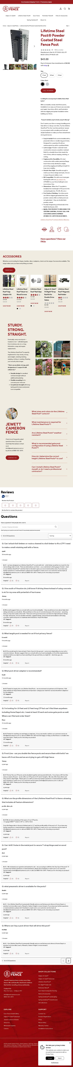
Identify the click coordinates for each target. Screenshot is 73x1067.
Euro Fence (36, 16)
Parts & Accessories (61, 16)
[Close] (70, 1042)
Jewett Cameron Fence (13, 1043)
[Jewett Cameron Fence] (11, 9)
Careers (6, 1028)
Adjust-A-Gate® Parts (12, 25)
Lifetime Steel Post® (24, 16)
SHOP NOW (7, 306)
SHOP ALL (9, 270)
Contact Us (41, 1013)
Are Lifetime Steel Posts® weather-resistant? (47, 434)
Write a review (59, 50)
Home (4, 25)
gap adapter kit (60, 179)
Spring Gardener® (32, 20)
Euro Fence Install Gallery (11, 1013)
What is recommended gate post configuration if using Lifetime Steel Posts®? (47, 445)
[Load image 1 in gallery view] (19, 45)
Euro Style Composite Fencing (47, 991)
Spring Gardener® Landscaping (47, 997)
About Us (43, 20)
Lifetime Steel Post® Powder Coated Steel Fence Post (33, 25)
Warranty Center (43, 1025)
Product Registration (44, 1016)
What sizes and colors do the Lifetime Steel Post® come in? (48, 412)
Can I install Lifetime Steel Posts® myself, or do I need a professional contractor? (46, 469)
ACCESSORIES (12, 256)
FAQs (40, 1019)
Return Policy (42, 1022)
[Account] (60, 9)
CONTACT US (12, 457)
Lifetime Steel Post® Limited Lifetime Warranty (55, 220)
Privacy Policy (50, 1054)
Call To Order (48, 90)
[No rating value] (46, 50)
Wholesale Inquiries (9, 1025)
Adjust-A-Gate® (10, 16)
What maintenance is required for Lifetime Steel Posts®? (46, 423)
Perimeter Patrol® (47, 16)
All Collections (42, 1003)
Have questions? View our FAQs (53, 240)
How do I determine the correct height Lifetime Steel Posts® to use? (47, 457)
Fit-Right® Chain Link (44, 985)
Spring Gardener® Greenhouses (48, 1000)
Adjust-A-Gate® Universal (46, 979)
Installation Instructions (45, 1028)
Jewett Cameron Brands (11, 1019)
